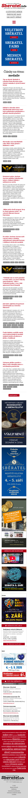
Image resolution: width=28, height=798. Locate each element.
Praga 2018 (11, 757)
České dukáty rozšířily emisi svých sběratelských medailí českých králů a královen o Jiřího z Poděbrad (13, 335)
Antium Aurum (6, 202)
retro (4, 759)
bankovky (5, 323)
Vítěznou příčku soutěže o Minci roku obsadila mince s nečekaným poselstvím (13, 364)
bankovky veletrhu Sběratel (9, 737)
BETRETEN (14, 62)
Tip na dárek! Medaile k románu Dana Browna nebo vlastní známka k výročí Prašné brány (14, 82)
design (18, 737)
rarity (11, 298)
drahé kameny (12, 323)
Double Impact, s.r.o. (17, 782)
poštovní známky (6, 231)
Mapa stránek (14, 787)
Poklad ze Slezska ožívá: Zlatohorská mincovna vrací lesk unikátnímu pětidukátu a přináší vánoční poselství (13, 110)
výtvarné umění (16, 764)
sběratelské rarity (7, 388)
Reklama (14, 789)
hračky (22, 741)
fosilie (8, 741)
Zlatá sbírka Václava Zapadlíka (11, 768)
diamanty (23, 737)
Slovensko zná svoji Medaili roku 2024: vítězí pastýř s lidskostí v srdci (12, 143)
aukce (12, 202)
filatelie (5, 102)
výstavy (7, 764)
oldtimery (5, 755)
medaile (9, 102)
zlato (3, 768)
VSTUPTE (14, 37)
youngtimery (6, 766)
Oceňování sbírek (14, 11)
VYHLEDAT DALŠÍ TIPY (15, 724)
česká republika (8, 683)
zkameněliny (23, 766)
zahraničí (21, 683)
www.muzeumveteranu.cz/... (11, 712)
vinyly (23, 762)
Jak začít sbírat (14, 17)
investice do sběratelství (8, 296)
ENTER (14, 50)
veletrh (22, 759)
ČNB (14, 770)
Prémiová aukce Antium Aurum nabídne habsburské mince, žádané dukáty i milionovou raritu (13, 179)
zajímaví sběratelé (15, 766)
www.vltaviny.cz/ (7, 693)
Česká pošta (21, 768)
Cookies (14, 794)
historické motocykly (15, 741)
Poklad (18, 755)
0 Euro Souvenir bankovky (8, 229)
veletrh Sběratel (15, 327)
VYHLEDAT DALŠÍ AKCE (15, 644)
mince (9, 136)
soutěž (9, 161)
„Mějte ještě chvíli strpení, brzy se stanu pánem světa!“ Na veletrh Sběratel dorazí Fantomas (14, 212)
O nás (14, 785)
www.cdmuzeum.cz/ (8, 703)
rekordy (15, 386)
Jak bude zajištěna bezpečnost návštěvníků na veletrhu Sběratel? (13, 305)
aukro (11, 735)
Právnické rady (14, 14)
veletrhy (21, 327)
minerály (9, 325)
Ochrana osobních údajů (14, 792)
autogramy (15, 735)
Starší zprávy (14, 395)
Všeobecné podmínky (14, 791)
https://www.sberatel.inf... (10, 640)
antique (17, 732)
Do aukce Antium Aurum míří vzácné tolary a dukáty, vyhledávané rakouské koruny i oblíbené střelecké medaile (13, 239)
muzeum (22, 746)
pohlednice (20, 325)
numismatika (14, 136)
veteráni (19, 762)
